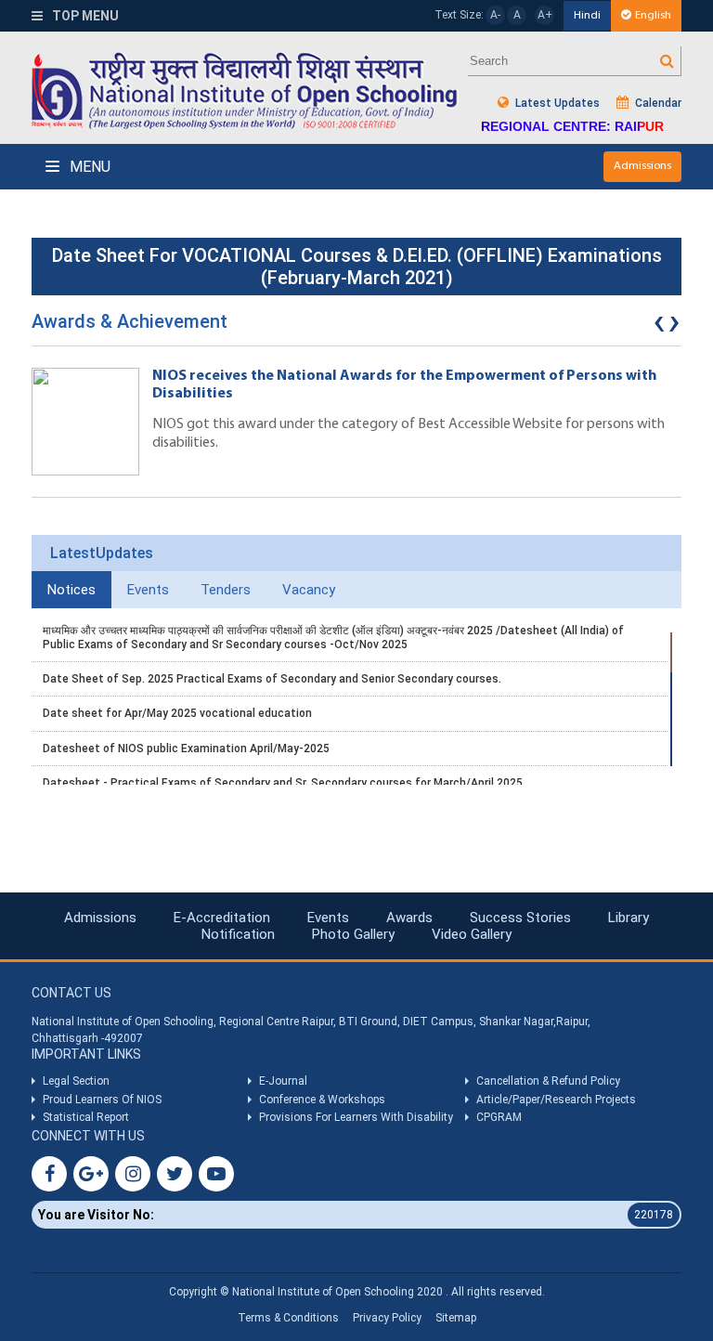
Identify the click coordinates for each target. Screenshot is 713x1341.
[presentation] (659, 326)
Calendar (656, 103)
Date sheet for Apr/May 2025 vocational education (177, 713)
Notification (238, 934)
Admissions (642, 166)
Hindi (587, 15)
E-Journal (283, 1080)
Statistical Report (86, 1117)
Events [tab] (148, 589)
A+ (545, 14)
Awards (409, 917)
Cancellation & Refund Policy (548, 1080)
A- (495, 14)
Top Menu (84, 15)
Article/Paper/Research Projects (556, 1099)
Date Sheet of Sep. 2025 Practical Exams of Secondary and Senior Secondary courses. (272, 678)
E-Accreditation (222, 917)
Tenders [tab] (226, 589)
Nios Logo (245, 90)
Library (628, 917)
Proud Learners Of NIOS (102, 1099)
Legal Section (76, 1080)
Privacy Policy (387, 1317)
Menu (88, 167)
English (653, 15)
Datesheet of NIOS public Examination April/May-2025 (186, 748)
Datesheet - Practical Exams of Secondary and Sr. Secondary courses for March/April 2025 (283, 782)
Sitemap (455, 1317)
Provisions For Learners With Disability (356, 1117)
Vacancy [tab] (308, 589)
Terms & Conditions (288, 1317)
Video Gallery (472, 934)
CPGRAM (500, 1117)
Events (328, 917)
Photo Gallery (353, 934)
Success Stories (520, 917)
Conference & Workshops (322, 1099)
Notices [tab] (71, 589)
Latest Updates (556, 103)
